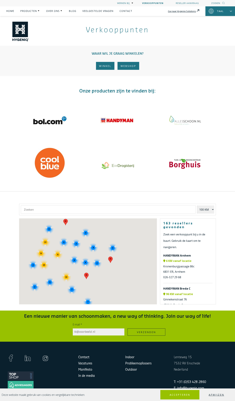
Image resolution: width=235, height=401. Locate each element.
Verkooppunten (152, 3)
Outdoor (131, 369)
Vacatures (85, 363)
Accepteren (180, 394)
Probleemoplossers (138, 363)
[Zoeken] (223, 3)
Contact (126, 11)
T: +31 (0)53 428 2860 (190, 381)
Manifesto (85, 369)
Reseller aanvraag (187, 3)
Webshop (128, 66)
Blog (72, 11)
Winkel (105, 66)
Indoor (129, 357)
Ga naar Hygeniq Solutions (182, 11)
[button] (86, 276)
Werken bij (123, 3)
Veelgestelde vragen (97, 11)
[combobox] (108, 209)
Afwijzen (216, 394)
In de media (86, 375)
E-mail (77, 324)
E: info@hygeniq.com (189, 388)
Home (10, 11)
